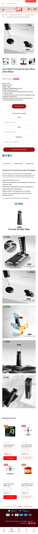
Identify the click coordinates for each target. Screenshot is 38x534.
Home (6, 15)
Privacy (26, 506)
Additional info (18, 163)
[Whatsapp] (11, 156)
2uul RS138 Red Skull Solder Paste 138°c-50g (27, 485)
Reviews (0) (29, 163)
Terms (31, 506)
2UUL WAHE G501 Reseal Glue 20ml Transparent (26, 446)
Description (7, 163)
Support (20, 506)
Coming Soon (10, 458)
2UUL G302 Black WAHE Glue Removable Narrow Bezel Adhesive (9, 486)
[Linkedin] (8, 156)
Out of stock (19, 106)
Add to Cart (27, 457)
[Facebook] (3, 156)
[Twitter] (6, 156)
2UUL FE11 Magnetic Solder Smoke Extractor (9, 446)
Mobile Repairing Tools (16, 15)
